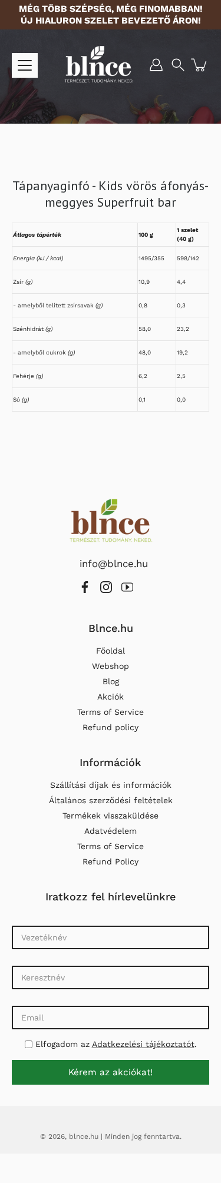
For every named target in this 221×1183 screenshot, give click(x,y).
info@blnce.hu (114, 563)
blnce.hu (83, 1136)
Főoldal (110, 650)
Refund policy (110, 727)
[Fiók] (156, 64)
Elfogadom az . (114, 1044)
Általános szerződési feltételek (111, 800)
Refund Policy (110, 861)
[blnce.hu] (99, 64)
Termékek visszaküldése (110, 815)
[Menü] (25, 65)
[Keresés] (178, 64)
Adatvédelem (110, 831)
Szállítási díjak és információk (110, 785)
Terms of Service (110, 712)
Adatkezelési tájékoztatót (143, 1044)
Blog (111, 681)
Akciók (110, 696)
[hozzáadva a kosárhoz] (199, 64)
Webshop (110, 666)
